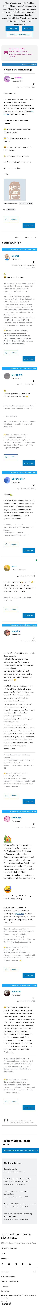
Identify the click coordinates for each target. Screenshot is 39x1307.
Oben (34, 1271)
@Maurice (19, 914)
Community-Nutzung (11, 1172)
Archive (11, 210)
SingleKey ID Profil (9, 1248)
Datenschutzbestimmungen (9, 1281)
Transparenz (5, 1291)
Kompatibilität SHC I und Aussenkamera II (19, 1204)
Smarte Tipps (26, 203)
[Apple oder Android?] (35, 237)
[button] (6, 219)
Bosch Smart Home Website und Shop (19, 1243)
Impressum (4, 1272)
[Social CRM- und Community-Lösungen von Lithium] (6, 1303)
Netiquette (4, 1286)
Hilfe (3, 1253)
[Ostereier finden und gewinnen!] (32, 237)
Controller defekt (10, 1169)
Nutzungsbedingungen (8, 1276)
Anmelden (5, 1258)
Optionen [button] (33, 84)
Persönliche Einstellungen (19, 34)
